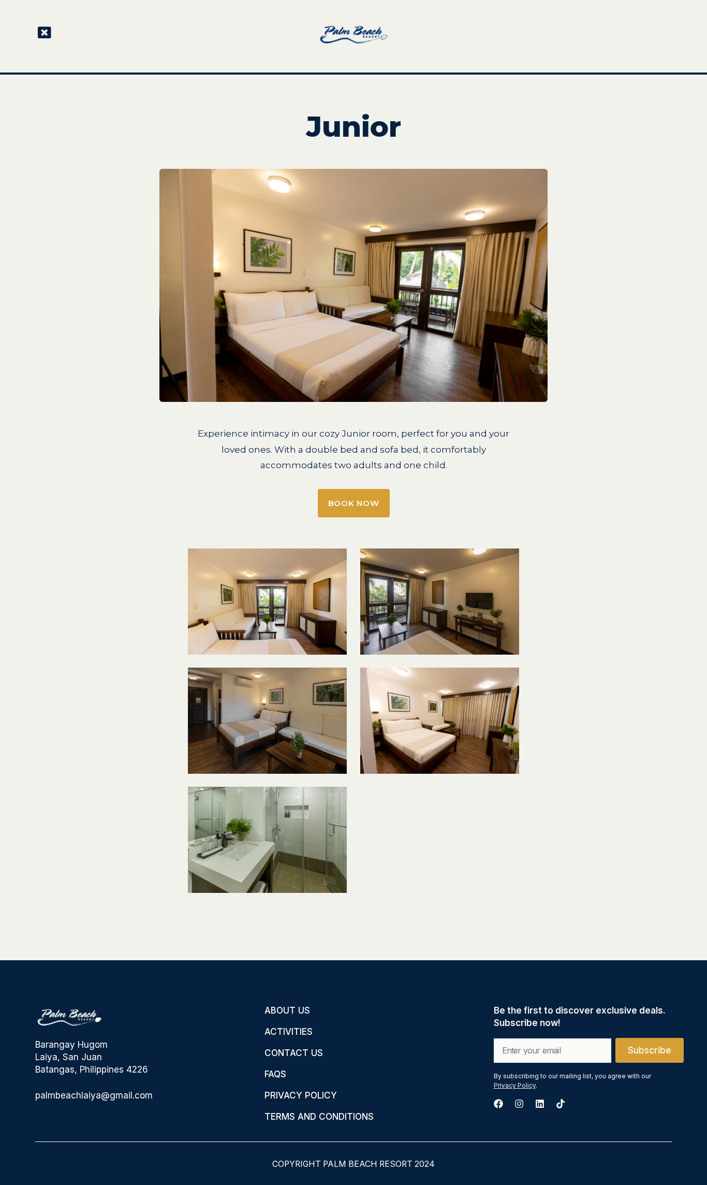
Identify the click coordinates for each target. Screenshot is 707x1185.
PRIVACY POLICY (300, 1095)
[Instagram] (519, 1103)
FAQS (275, 1074)
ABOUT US (287, 1010)
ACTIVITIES (288, 1032)
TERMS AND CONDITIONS (319, 1116)
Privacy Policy (515, 1085)
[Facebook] (498, 1103)
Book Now (353, 503)
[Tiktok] (560, 1103)
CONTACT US (293, 1053)
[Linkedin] (539, 1103)
